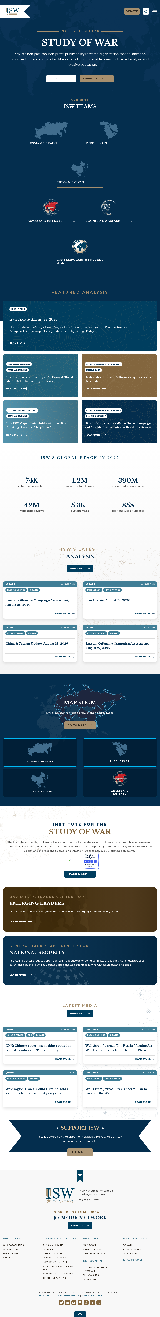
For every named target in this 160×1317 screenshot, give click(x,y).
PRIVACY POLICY (92, 1295)
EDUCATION (92, 1261)
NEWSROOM (132, 1260)
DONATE (80, 1152)
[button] (146, 11)
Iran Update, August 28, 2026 (107, 600)
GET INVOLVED (135, 1238)
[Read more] (40, 752)
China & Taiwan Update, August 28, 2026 (36, 643)
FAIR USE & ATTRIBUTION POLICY (59, 1295)
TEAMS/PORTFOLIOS (59, 1238)
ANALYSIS (90, 1238)
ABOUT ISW (12, 1238)
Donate (132, 11)
